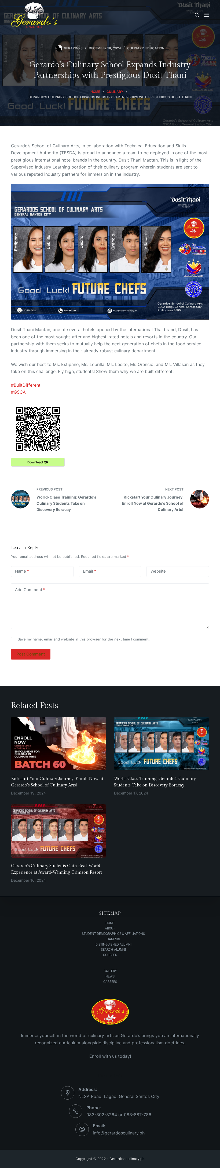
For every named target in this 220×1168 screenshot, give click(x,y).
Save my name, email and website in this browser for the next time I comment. (84, 639)
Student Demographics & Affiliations (113, 934)
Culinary (135, 48)
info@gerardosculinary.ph (119, 1133)
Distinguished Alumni (113, 944)
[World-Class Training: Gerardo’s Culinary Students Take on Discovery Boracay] (161, 743)
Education (154, 48)
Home (110, 923)
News (110, 976)
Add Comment (30, 589)
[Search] (197, 15)
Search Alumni (113, 949)
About (110, 928)
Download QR (37, 462)
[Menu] (206, 14)
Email (89, 571)
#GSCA (18, 392)
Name (22, 571)
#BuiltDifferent (26, 385)
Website (158, 571)
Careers (110, 982)
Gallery (110, 971)
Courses (110, 955)
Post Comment (30, 654)
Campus (113, 939)
